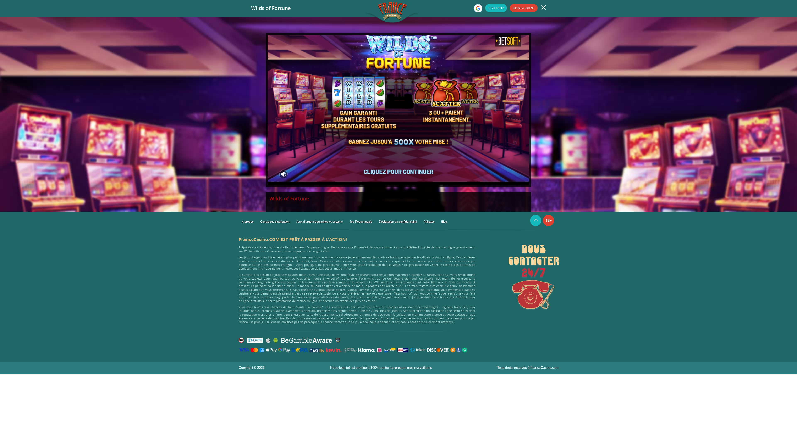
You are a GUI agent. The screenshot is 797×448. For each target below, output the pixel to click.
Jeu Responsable (361, 221)
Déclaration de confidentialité (398, 221)
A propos (248, 221)
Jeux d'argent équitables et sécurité (319, 221)
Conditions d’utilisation (275, 221)
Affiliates (429, 221)
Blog (444, 221)
